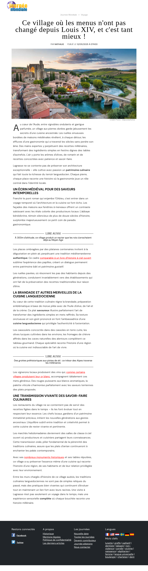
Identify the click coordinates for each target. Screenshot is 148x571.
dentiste (109, 545)
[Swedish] (122, 535)
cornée (119, 548)
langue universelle (123, 554)
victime (129, 548)
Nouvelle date (81, 533)
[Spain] (132, 535)
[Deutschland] (127, 535)
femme (109, 554)
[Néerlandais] (117, 535)
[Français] (107, 535)
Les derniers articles (53, 543)
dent (132, 556)
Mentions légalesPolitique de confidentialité (57, 538)
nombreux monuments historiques (44, 457)
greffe (117, 543)
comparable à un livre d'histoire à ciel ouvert (65, 258)
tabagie (120, 545)
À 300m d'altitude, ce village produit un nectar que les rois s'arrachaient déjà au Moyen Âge (53, 238)
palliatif (126, 543)
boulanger (110, 556)
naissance (110, 551)
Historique (48, 533)
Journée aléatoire (83, 543)
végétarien (123, 551)
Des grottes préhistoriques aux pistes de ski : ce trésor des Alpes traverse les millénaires (53, 361)
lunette (109, 543)
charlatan (123, 556)
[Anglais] (112, 535)
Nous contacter (82, 547)
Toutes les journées (84, 537)
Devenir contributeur (85, 540)
